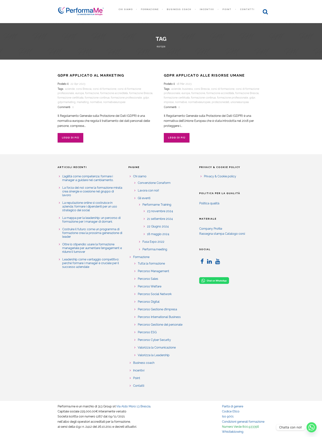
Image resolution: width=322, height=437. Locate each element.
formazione (92, 93)
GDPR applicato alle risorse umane (204, 75)
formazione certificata (70, 97)
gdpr (146, 97)
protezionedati (220, 102)
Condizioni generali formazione (243, 421)
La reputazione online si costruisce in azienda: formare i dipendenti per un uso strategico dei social (89, 206)
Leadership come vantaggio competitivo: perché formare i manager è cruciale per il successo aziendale (90, 263)
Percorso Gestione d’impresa (157, 309)
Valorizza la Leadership (154, 355)
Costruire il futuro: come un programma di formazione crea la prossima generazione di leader (92, 232)
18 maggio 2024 (158, 234)
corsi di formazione (104, 88)
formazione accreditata (114, 93)
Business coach (179, 9)
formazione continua (97, 97)
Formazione (150, 9)
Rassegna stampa (211, 233)
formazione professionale (126, 97)
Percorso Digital (149, 301)
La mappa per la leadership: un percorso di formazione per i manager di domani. (91, 219)
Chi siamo (126, 9)
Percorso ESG (147, 332)
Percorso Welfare (149, 286)
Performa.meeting (154, 249)
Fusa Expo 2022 (153, 241)
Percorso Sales (148, 279)
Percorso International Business (159, 317)
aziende (70, 88)
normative (96, 102)
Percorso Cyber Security (154, 340)
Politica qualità (209, 203)
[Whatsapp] (312, 427)
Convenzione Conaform (154, 183)
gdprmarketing (66, 102)
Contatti (247, 9)
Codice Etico (230, 411)
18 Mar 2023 (184, 83)
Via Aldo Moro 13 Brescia (133, 406)
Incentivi (207, 9)
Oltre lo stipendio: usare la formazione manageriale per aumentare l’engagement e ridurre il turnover (92, 248)
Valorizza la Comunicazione (157, 347)
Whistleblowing (232, 431)
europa (79, 93)
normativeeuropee (114, 102)
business (187, 88)
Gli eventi (144, 198)
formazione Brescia (140, 93)
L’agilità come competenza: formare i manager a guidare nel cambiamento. (87, 178)
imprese (169, 102)
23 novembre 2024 (160, 211)
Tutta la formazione (151, 263)
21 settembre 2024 (160, 219)
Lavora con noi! (148, 190)
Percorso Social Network (155, 294)
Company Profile (210, 228)
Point (226, 9)
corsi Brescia (83, 88)
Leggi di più (70, 137)
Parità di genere (232, 406)
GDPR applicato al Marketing (91, 75)
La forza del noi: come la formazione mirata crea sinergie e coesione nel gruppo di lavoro (92, 191)
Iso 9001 (228, 416)
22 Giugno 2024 (158, 226)
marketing (83, 102)
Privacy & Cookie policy (220, 176)
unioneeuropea (240, 102)
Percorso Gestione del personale (160, 324)
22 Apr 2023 (77, 83)
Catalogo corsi (235, 233)
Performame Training (156, 204)
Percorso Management (153, 271)
